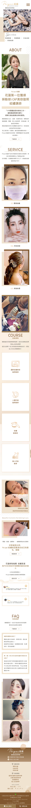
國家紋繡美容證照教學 (15, 776)
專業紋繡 (15, 766)
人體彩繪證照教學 (15, 778)
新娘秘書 (15, 770)
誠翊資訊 (22, 803)
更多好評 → (15, 578)
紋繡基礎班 (15, 779)
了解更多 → (15, 139)
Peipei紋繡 (15, 801)
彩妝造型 (15, 768)
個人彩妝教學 (15, 781)
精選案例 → (15, 553)
